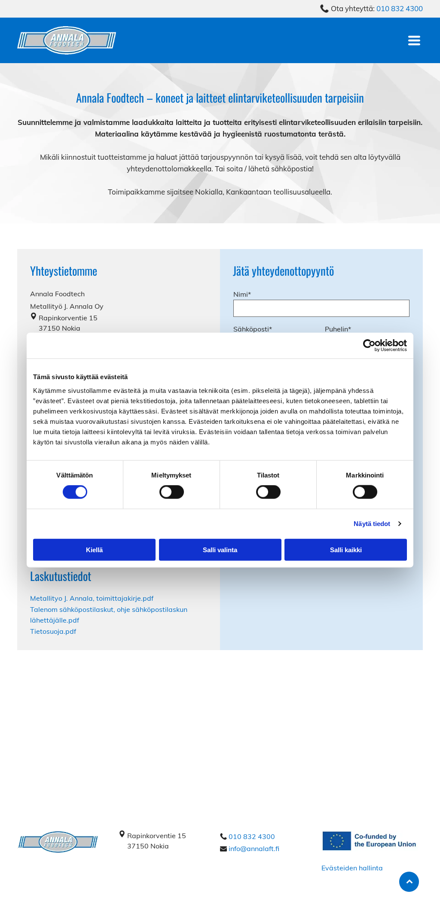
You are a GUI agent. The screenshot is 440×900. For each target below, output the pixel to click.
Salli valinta (220, 549)
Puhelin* (338, 329)
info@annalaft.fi (254, 848)
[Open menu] (414, 40)
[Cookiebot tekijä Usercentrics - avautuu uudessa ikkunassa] (369, 345)
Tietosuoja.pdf (53, 631)
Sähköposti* (252, 329)
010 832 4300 (399, 8)
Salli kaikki (346, 549)
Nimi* (242, 294)
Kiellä (94, 549)
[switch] (171, 492)
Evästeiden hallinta (352, 868)
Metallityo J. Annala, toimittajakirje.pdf (91, 598)
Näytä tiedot (372, 523)
